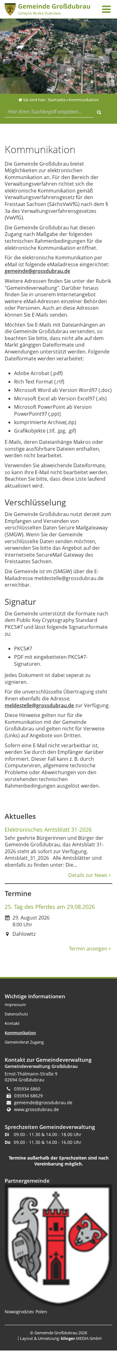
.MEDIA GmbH (81, 1338)
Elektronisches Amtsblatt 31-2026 (48, 829)
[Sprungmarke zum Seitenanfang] (94, 1333)
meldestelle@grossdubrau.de (39, 705)
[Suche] (99, 111)
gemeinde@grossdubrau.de (37, 271)
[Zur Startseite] (47, 9)
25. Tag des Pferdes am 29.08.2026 (50, 906)
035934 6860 (27, 1089)
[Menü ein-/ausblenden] (106, 9)
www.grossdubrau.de (36, 1109)
